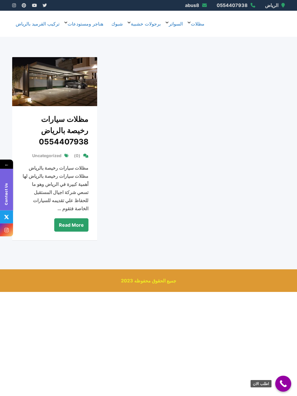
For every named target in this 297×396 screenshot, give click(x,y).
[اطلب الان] (283, 384)
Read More (71, 225)
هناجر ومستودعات (85, 24)
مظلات (197, 24)
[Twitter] (6, 217)
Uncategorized (46, 155)
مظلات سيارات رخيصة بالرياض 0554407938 (63, 130)
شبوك (117, 24)
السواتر (176, 24)
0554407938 (232, 5)
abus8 (192, 5)
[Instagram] (6, 230)
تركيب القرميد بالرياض (37, 24)
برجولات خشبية (146, 24)
